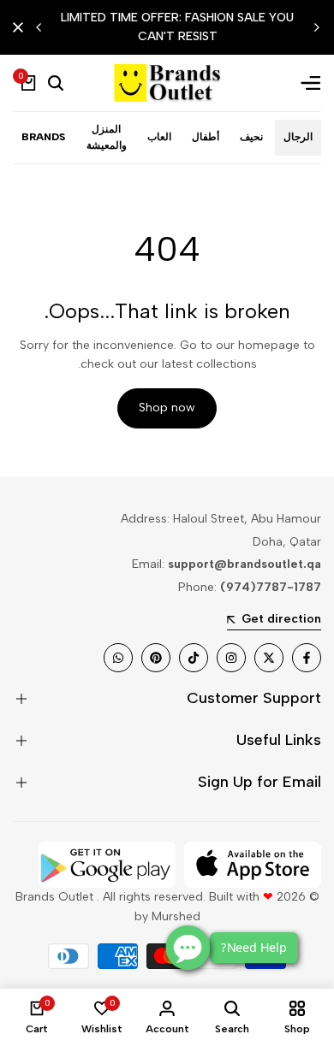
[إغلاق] (21, 27)
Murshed (176, 916)
